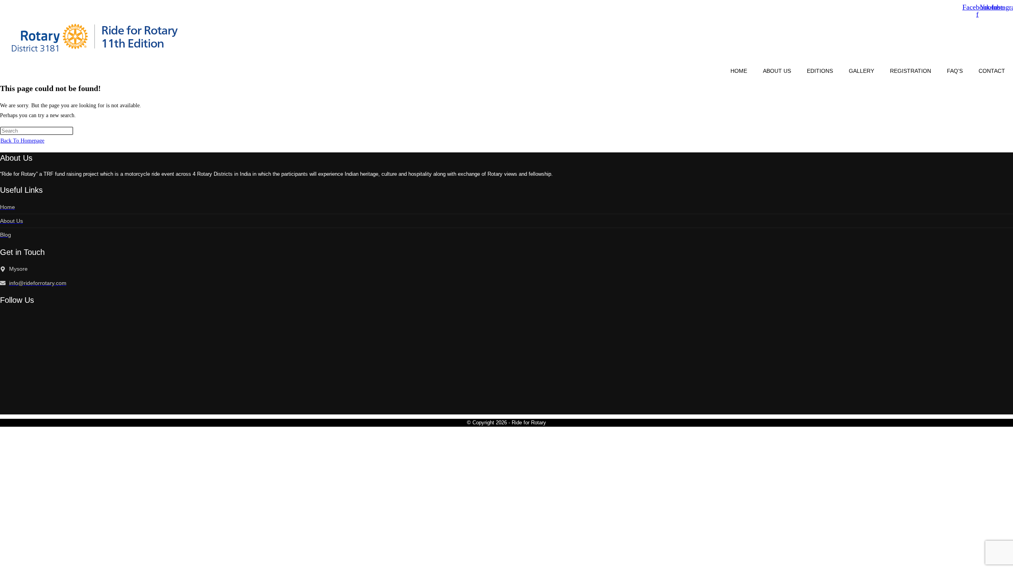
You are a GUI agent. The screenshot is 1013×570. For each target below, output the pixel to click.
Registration (910, 71)
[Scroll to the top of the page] (2, 436)
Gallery (861, 71)
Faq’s (955, 71)
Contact (992, 71)
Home (738, 71)
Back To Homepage (22, 141)
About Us (777, 71)
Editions (820, 71)
